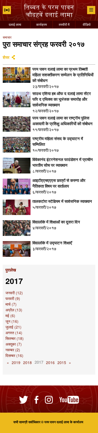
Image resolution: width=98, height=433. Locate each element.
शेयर (6, 57)
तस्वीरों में (64, 24)
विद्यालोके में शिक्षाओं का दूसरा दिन (56, 222)
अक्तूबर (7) (13, 344)
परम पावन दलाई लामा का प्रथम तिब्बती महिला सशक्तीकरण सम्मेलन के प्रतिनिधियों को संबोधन (62, 74)
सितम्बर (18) (14, 338)
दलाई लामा (15, 24)
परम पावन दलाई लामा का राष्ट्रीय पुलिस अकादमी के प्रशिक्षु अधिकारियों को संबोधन (62, 121)
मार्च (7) (11, 304)
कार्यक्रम (41, 24)
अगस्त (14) (13, 332)
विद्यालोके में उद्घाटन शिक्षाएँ (52, 243)
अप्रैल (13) (13, 309)
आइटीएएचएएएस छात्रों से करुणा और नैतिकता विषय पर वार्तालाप (58, 183)
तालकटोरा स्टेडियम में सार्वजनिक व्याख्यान (62, 201)
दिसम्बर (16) (14, 355)
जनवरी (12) (14, 292)
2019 (16, 362)
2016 (50, 362)
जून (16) (12, 321)
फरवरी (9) (12, 298)
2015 (61, 362)
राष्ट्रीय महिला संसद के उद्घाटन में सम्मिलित (57, 141)
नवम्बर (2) (12, 349)
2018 (27, 362)
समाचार (7, 37)
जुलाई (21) (13, 327)
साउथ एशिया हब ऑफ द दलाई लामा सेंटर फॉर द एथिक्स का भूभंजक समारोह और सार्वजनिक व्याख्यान (61, 99)
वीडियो (87, 24)
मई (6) (10, 315)
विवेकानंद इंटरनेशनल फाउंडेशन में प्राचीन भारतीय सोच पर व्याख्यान (62, 162)
